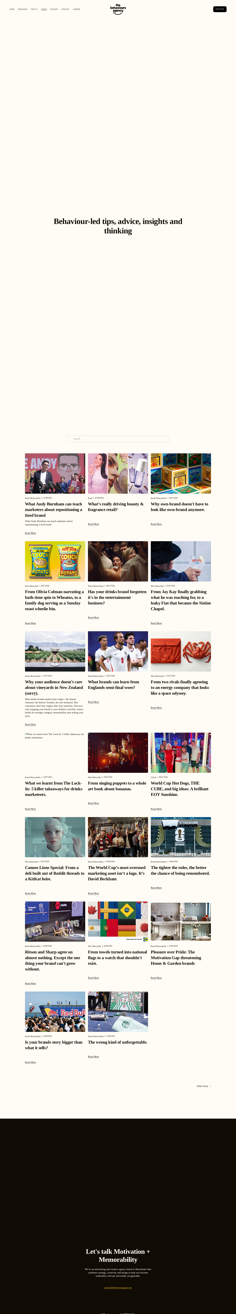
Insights (54, 9)
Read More (30, 533)
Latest (44, 9)
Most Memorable (31, 586)
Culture (154, 777)
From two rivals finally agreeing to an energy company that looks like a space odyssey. (180, 687)
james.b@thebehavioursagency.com (118, 1288)
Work (11, 9)
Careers (76, 9)
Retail (90, 498)
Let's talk (220, 9)
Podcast (65, 9)
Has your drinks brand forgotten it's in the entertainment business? (117, 597)
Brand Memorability (33, 498)
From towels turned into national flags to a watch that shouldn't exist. (117, 957)
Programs (22, 9)
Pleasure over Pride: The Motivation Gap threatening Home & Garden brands (176, 957)
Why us (34, 9)
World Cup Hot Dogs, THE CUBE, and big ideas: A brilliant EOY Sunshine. (180, 789)
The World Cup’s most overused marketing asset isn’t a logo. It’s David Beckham (116, 873)
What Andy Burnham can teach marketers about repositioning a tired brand (53, 509)
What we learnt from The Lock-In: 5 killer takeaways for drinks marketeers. (53, 789)
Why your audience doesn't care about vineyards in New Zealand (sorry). (54, 687)
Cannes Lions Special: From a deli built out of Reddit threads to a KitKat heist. (54, 873)
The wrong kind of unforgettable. (117, 1042)
